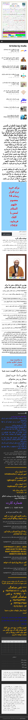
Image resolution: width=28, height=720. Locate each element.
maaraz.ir (25, 459)
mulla (9, 52)
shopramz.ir (12, 461)
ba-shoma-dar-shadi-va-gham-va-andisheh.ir (18, 452)
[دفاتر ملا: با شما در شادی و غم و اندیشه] (14, 39)
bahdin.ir (25, 454)
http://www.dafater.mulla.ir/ (11, 117)
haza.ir (5, 457)
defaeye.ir (21, 456)
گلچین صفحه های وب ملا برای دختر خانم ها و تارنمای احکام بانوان (11, 91)
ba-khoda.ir (16, 451)
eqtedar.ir (14, 457)
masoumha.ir (19, 459)
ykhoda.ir (21, 464)
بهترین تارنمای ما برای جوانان (12, 99)
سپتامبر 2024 (24, 660)
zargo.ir (12, 464)
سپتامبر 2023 (24, 662)
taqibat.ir (25, 462)
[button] (2, 41)
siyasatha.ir (7, 461)
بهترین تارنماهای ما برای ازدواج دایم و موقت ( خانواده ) (11, 83)
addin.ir (25, 451)
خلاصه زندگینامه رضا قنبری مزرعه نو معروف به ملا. (15, 398)
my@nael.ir (12, 486)
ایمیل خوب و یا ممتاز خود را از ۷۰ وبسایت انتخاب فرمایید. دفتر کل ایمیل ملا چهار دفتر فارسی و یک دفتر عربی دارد (15, 395)
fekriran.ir (9, 457)
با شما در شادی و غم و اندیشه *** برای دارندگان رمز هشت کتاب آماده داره (10, 58)
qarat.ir (25, 461)
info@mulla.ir (11, 474)
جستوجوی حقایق (23, 231)
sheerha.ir (17, 461)
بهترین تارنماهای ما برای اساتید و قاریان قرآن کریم (10, 75)
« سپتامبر (14, 657)
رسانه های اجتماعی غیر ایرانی (20, 400)
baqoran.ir (20, 454)
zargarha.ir (16, 464)
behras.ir (10, 454)
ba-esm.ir (21, 451)
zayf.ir (9, 464)
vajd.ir (15, 462)
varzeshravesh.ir (10, 462)
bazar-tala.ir (15, 454)
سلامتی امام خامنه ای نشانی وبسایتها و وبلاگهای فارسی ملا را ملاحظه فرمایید (10, 66)
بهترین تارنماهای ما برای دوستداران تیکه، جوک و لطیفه (11, 50)
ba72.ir (5, 452)
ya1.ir (5, 462)
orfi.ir (8, 459)
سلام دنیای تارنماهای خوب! (13, 115)
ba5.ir (8, 452)
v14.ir (18, 462)
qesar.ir (21, 461)
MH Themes (22, 718)
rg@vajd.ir (11, 480)
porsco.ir (5, 459)
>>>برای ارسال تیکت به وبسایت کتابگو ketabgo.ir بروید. (14, 497)
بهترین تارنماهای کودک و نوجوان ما (11, 107)
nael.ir (15, 459)
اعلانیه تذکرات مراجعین (21, 392)
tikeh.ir (20, 462)
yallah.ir (25, 464)
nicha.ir (11, 459)
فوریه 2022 (24, 667)
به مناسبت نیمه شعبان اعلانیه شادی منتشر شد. (14, 362)
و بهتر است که (15, 160)
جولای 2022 (24, 664)
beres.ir (6, 454)
